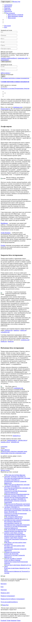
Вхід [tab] (5, 27)
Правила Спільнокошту (8, 596)
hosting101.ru (16, 435)
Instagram (13, 620)
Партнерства (8, 11)
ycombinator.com (18, 388)
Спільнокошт (8, 5)
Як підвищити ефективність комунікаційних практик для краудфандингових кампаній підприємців (17, 523)
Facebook (3, 620)
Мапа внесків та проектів (15, 14)
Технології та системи (11, 491)
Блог (2, 586)
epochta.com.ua (22, 440)
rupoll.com (23, 330)
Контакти (3, 583)
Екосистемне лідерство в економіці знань (13, 453)
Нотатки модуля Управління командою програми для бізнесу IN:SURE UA (16, 498)
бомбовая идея (17, 107)
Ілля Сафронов (5, 450)
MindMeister (4, 223)
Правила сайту (5, 593)
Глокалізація (8, 502)
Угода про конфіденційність (9, 602)
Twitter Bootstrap (5, 233)
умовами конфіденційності (9, 58)
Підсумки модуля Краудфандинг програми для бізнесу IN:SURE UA (17, 479)
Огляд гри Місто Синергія (12, 560)
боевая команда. (5, 109)
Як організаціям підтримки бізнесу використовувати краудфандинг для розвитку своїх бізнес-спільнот (15, 536)
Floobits (3, 245)
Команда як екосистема (11, 553)
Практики (7, 8)
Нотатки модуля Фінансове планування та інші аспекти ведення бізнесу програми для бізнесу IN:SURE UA (17, 510)
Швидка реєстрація (6, 51)
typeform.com (9, 330)
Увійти (3, 76)
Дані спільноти (10, 13)
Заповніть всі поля (6, 30)
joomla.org (4, 341)
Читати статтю (5, 470)
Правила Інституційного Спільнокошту (13, 599)
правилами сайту (23, 58)
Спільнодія (23, 481)
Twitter (9, 620)
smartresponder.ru (12, 440)
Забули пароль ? (5, 73)
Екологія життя (9, 571)
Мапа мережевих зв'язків (15, 16)
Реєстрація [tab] (7, 25)
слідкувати (4, 446)
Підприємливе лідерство (12, 481)
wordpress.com (25, 340)
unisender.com (15, 442)
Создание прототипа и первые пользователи (15, 81)
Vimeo (19, 620)
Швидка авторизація (7, 74)
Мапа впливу (12, 18)
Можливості (8, 6)
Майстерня (7, 9)
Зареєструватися (6, 61)
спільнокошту (5, 60)
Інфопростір (8, 483)
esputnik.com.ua (5, 442)
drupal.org (11, 341)
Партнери (4, 589)
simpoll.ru (16, 330)
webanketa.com (5, 332)
